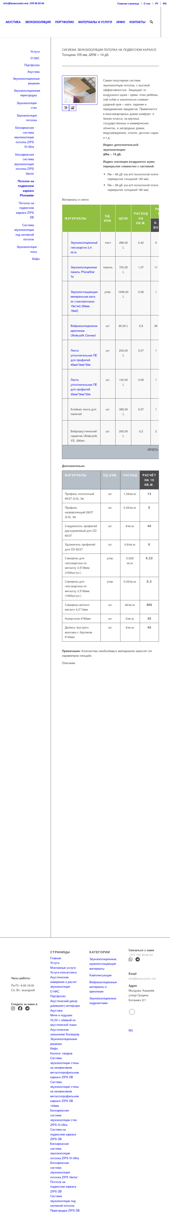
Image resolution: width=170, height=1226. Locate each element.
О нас (147, 3)
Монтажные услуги (63, 967)
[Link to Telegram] (4, 52)
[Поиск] (151, 22)
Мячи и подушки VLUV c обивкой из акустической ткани (63, 1020)
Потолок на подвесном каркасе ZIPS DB (25, 210)
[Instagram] (13, 1009)
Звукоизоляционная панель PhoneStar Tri (84, 272)
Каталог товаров (61, 1053)
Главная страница (128, 3)
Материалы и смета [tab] (75, 199)
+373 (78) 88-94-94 (141, 955)
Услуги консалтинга (63, 972)
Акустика (33, 71)
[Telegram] (27, 1009)
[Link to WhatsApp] (24, 52)
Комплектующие (100, 975)
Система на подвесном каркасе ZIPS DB (63, 1134)
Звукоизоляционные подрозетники (102, 1000)
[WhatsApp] (131, 960)
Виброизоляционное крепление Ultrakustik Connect (84, 330)
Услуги (54, 963)
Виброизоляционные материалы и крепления (103, 987)
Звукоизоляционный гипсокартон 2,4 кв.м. (84, 247)
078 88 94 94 (37, 3)
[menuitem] (128, 3)
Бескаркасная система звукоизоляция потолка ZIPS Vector (24, 164)
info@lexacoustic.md (15, 3)
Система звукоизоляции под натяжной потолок (24, 232)
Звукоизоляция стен (27, 105)
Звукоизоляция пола (27, 249)
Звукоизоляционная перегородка (25, 92)
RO (165, 3)
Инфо (36, 259)
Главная (55, 958)
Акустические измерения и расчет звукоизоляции (63, 982)
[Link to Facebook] (18, 52)
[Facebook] (20, 1009)
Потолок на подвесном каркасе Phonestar (26, 188)
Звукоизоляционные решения (26, 80)
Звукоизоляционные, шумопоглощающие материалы (103, 964)
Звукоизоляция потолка (27, 117)
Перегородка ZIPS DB (65, 1210)
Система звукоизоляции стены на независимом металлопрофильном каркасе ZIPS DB (64, 1067)
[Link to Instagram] (11, 52)
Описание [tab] (68, 663)
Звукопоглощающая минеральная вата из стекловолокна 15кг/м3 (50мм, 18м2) (84, 301)
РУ (156, 3)
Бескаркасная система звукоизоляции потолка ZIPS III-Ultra (24, 137)
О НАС (35, 58)
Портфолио (32, 65)
